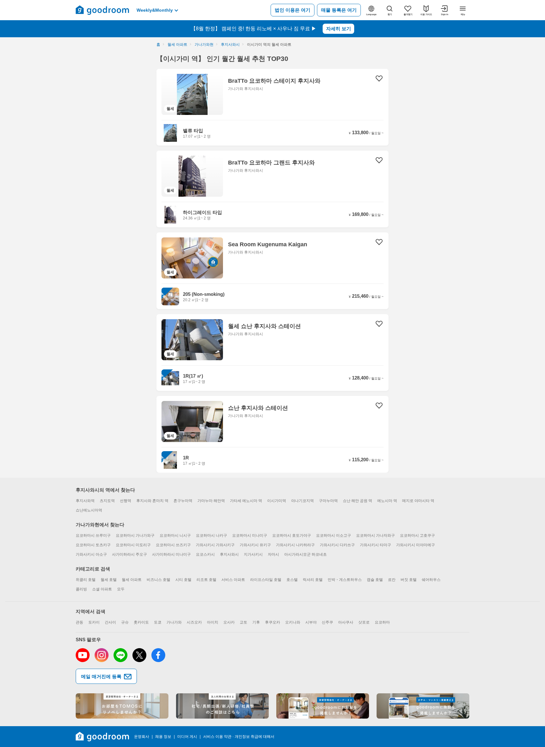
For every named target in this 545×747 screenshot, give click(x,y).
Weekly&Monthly (155, 10)
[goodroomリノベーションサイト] (122, 706)
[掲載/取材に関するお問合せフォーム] (423, 706)
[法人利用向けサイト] (222, 706)
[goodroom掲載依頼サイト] (322, 706)
